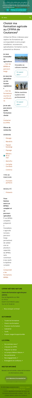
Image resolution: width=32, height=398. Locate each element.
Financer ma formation (12, 326)
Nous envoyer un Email (12, 309)
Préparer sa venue (10, 350)
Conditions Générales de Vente (16, 389)
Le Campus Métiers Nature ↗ (14, 352)
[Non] (30, 6)
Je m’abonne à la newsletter (16, 378)
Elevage (8, 138)
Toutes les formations (11, 320)
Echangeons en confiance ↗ (13, 361)
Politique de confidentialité (22, 7)
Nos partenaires (9, 355)
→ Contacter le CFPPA (7, 120)
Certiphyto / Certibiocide (10, 165)
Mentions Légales (25, 387)
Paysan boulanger (9, 146)
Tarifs (6, 332)
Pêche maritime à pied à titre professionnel (21, 94)
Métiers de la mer (8, 156)
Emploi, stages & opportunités (14, 334)
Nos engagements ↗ (11, 358)
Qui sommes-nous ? (11, 344)
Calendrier (7, 329)
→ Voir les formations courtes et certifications (7, 96)
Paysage (9, 150)
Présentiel (9, 192)
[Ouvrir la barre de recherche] (30, 17)
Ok (8, 10)
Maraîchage (10, 141)
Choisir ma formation (11, 323)
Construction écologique (10, 171)
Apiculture (9, 161)
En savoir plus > (20, 73)
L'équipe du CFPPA (10, 347)
